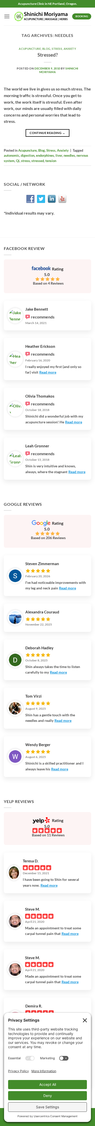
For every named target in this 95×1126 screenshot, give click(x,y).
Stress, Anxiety (64, 48)
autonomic (11, 155)
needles (69, 155)
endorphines (45, 155)
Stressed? (47, 55)
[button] (7, 16)
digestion (27, 155)
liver (58, 155)
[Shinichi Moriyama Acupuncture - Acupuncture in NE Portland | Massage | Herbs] (41, 16)
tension (50, 161)
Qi (18, 161)
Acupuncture (30, 48)
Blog (46, 48)
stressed (37, 161)
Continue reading (47, 133)
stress (25, 161)
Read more (47, 372)
